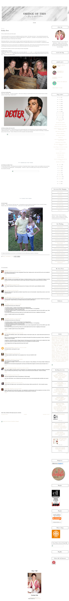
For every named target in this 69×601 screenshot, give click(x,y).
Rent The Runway (60, 207)
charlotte (57, 340)
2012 (59, 111)
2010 (60, 183)
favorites (63, 344)
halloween (66, 347)
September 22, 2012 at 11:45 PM (15, 388)
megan (6, 277)
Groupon (60, 194)
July (60, 166)
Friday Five (60, 137)
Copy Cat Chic (60, 432)
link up (64, 349)
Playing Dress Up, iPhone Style (60, 126)
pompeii (59, 354)
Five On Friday (62, 81)
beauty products (61, 338)
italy (56, 349)
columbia (55, 341)
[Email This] (14, 256)
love (67, 349)
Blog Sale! (61, 120)
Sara (5, 290)
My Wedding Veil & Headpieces (60, 237)
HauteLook (60, 197)
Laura (33, 52)
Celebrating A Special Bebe (60, 142)
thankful (62, 359)
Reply (6, 274)
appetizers (64, 336)
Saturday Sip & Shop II (60, 161)
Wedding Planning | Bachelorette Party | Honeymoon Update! (60, 392)
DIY (61, 342)
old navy (67, 352)
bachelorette (59, 337)
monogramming (54, 351)
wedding (58, 361)
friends (53, 346)
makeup (53, 350)
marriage (57, 350)
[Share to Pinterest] (19, 256)
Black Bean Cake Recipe (60, 131)
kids (61, 349)
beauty (56, 338)
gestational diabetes (58, 346)
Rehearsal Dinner (60, 246)
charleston (53, 340)
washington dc (54, 361)
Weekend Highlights (60, 133)
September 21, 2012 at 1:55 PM (22, 368)
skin (67, 357)
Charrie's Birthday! (60, 72)
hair (63, 347)
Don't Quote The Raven (60, 423)
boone (59, 339)
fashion (57, 344)
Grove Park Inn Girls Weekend (60, 399)
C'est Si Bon (60, 274)
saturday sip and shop (57, 357)
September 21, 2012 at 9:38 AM (15, 304)
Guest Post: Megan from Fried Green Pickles (60, 140)
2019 (60, 97)
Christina (28, 52)
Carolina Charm (8, 333)
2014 (59, 107)
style (62, 358)
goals (56, 347)
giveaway (53, 347)
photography (56, 354)
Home (34, 22)
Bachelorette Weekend (60, 232)
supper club (55, 359)
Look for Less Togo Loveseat (60, 434)
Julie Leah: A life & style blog (60, 438)
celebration (66, 339)
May (60, 170)
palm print (62, 353)
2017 (59, 101)
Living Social (60, 202)
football (67, 345)
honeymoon (53, 349)
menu (61, 350)
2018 (60, 99)
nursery (61, 352)
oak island (63, 352)
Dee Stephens (7, 359)
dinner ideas (57, 342)
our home (58, 353)
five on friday (58, 345)
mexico (64, 350)
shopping (64, 357)
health (57, 348)
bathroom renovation (65, 337)
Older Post (4, 414)
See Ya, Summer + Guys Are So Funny (60, 159)
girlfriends (66, 346)
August (60, 164)
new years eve (56, 352)
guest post (60, 347)
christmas (62, 340)
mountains (59, 351)
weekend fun (63, 361)
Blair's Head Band (60, 271)
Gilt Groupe (60, 192)
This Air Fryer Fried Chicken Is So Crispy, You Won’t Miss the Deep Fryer (60, 376)
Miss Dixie (60, 284)
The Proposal (60, 227)
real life (67, 354)
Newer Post (46, 414)
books (57, 339)
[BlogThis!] (15, 256)
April (28, 162)
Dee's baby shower (8, 53)
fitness (53, 345)
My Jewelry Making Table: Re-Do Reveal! (60, 144)
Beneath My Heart (60, 403)
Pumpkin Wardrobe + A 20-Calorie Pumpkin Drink (60, 129)
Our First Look (60, 251)
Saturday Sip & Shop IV (60, 135)
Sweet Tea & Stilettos (60, 292)
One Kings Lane (60, 205)
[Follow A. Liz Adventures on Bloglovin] (57, 464)
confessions (60, 341)
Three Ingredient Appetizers (60, 124)
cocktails (66, 340)
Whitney (6, 353)
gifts (63, 346)
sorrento (53, 358)
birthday (67, 338)
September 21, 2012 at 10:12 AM (17, 333)
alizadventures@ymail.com (34, 597)
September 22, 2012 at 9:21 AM (16, 382)
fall (52, 344)
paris (65, 353)
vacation (62, 360)
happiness (53, 348)
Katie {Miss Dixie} (8, 297)
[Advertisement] (58, 322)
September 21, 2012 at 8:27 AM (13, 277)
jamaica (59, 349)
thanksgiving (66, 359)
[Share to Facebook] (18, 256)
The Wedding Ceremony (60, 253)
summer (64, 358)
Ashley (6, 284)
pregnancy (63, 354)
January (60, 178)
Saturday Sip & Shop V (60, 122)
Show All (67, 453)
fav (60, 344)
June (60, 168)
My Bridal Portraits (60, 234)
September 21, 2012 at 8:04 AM (14, 270)
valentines (66, 360)
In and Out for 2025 (63, 440)
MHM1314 (6, 270)
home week (66, 348)
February (60, 176)
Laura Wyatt (7, 304)
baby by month (54, 337)
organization (54, 353)
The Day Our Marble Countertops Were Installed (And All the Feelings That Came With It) (60, 407)
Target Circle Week (60, 450)
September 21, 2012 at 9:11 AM (12, 290)
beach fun (53, 338)
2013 (59, 109)
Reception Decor (60, 256)
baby (67, 336)
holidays (61, 348)
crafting (63, 341)
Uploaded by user (23, 162)
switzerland (59, 359)
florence (64, 345)
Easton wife (7, 388)
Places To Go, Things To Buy (60, 289)
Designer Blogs (38, 598)
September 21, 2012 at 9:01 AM (13, 284)
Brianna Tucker (7, 382)
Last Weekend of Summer (60, 384)
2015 (59, 105)
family (54, 344)
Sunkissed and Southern (9, 347)
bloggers (53, 339)
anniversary (59, 336)
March (60, 174)
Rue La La (60, 210)
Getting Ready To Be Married (60, 248)
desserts (53, 342)
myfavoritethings (64, 351)
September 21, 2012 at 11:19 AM (20, 347)
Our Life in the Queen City (60, 287)
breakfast (62, 339)
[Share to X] (17, 256)
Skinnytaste (60, 373)
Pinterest (31, 162)
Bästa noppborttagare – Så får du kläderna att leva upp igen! (60, 426)
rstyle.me (23, 198)
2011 (59, 181)
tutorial (59, 360)
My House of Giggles (60, 414)
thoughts (53, 360)
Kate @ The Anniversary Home (11, 368)
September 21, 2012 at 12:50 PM (16, 359)
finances (67, 344)
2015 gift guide (54, 336)
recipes (53, 355)
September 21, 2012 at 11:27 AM (14, 353)
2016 (59, 103)
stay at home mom (58, 358)
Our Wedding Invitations (60, 229)
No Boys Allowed (60, 157)
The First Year (57, 87)
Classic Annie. (60, 382)
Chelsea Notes (60, 279)
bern (64, 338)
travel (56, 360)
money (67, 350)
